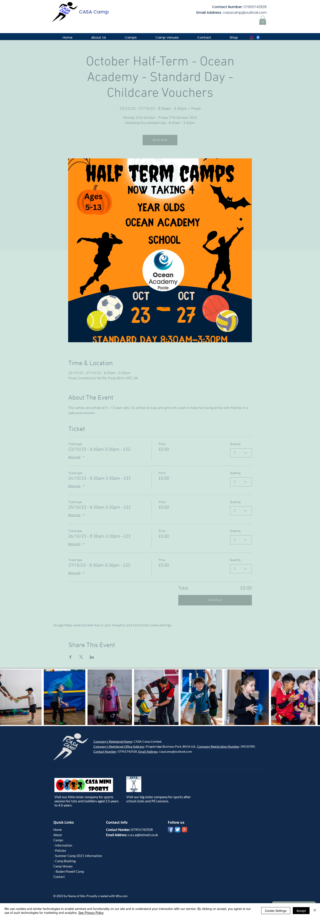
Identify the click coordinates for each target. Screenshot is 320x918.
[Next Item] (312, 697)
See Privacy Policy (91, 912)
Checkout (215, 600)
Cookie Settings (275, 910)
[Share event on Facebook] (70, 657)
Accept (301, 910)
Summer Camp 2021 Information (78, 856)
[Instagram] (251, 37)
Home (57, 830)
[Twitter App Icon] (177, 829)
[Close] (314, 911)
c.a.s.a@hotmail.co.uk (143, 835)
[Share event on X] (81, 657)
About (57, 835)
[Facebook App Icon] (170, 829)
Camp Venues (63, 866)
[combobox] (241, 452)
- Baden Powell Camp (68, 871)
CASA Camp (94, 11)
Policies (60, 850)
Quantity (235, 444)
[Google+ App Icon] (184, 829)
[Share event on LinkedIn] (92, 657)
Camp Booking (65, 861)
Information (63, 845)
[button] (262, 20)
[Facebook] (258, 37)
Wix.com (122, 896)
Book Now (160, 140)
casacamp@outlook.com (245, 12)
